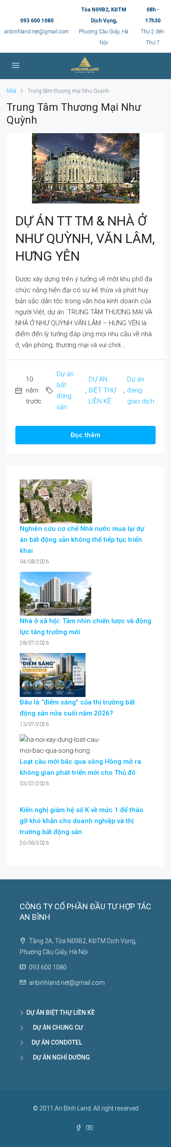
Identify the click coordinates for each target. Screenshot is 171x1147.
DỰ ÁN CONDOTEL (54, 1042)
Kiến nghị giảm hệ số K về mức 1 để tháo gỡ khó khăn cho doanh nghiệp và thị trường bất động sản (81, 821)
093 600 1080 (36, 21)
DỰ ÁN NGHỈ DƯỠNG (58, 1057)
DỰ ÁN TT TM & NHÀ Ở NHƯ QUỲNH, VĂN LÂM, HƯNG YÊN (85, 238)
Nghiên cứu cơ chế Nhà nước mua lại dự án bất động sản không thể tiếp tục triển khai (82, 540)
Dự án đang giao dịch (140, 390)
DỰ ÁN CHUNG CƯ (54, 1027)
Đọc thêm (85, 435)
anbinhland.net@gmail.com (36, 32)
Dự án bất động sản (65, 390)
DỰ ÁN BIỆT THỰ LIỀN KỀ (102, 390)
